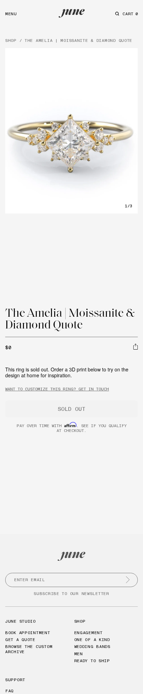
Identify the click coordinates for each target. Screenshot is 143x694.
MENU (11, 13)
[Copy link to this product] (135, 347)
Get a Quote (20, 639)
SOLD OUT (71, 409)
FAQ (9, 690)
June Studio (20, 621)
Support (15, 679)
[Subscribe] (127, 579)
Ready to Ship (92, 660)
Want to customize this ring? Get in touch (57, 389)
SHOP (11, 40)
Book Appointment (27, 632)
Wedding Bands (92, 646)
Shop (80, 621)
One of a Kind (92, 639)
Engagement (88, 632)
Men (78, 653)
